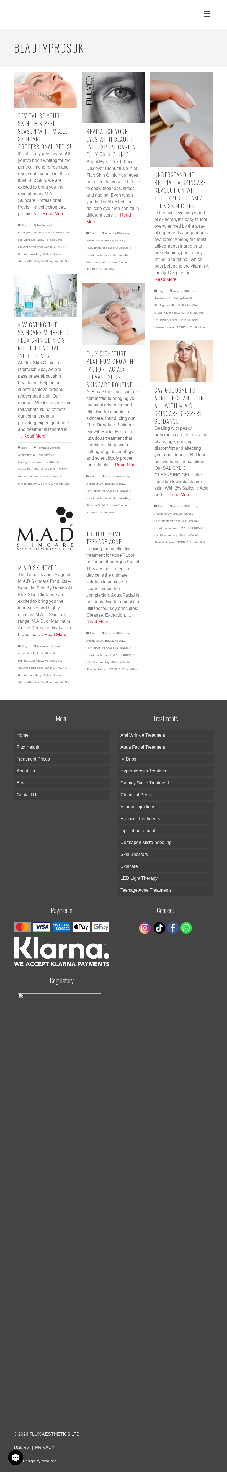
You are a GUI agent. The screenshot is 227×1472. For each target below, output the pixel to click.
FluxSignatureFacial (30, 239)
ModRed (49, 1461)
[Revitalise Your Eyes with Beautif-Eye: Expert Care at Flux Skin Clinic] (113, 97)
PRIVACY (45, 1447)
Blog (24, 225)
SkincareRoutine (28, 261)
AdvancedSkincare (117, 233)
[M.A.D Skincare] (45, 528)
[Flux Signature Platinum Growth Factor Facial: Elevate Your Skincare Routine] (113, 314)
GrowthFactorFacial (30, 246)
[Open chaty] (15, 1457)
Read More (54, 213)
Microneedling (32, 254)
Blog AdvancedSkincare (53, 232)
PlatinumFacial (52, 254)
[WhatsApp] (185, 927)
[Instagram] (145, 927)
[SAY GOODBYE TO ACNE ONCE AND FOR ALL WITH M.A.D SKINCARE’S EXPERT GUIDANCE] (181, 361)
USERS (22, 1447)
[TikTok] (159, 927)
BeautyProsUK (27, 232)
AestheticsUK (45, 225)
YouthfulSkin (62, 261)
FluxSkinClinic (53, 239)
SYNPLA (46, 261)
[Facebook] (172, 927)
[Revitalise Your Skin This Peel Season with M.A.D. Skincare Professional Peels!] (45, 90)
